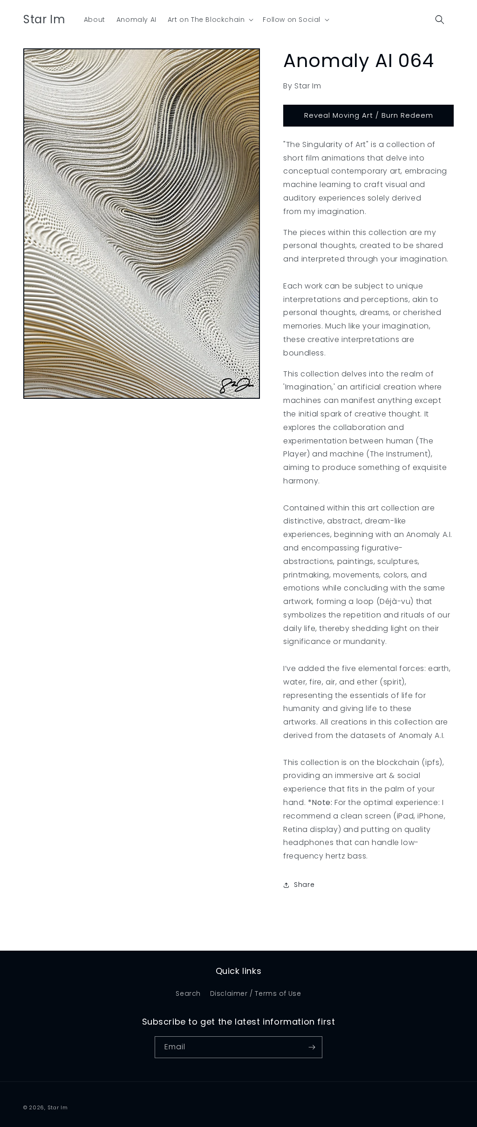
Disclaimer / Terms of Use (255, 993)
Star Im (58, 1107)
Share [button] (304, 884)
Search (188, 993)
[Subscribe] (311, 1047)
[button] (210, 19)
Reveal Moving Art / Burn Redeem (368, 115)
